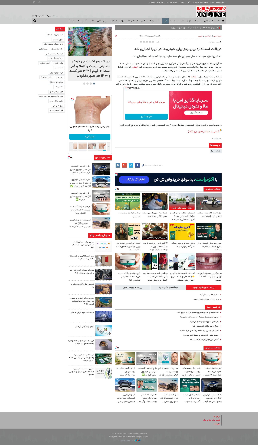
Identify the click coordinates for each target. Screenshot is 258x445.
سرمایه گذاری (146, 116)
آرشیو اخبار (208, 21)
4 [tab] (84, 83)
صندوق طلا (59, 86)
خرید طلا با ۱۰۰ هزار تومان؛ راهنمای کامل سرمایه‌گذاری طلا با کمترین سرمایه (81, 357)
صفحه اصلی (218, 36)
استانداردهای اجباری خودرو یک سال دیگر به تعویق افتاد (198, 312)
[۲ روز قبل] (103, 274)
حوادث (72, 21)
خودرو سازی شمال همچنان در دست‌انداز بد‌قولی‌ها (199, 317)
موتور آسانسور (58, 39)
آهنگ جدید (59, 67)
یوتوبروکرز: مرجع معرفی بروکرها (51, 96)
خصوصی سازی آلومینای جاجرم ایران (82, 286)
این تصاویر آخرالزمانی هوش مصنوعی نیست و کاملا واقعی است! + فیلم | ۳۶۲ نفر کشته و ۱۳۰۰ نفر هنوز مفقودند (89, 69)
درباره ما (217, 416)
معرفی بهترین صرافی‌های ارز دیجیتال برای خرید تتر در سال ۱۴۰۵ (83, 245)
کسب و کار (82, 21)
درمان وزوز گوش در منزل (84, 326)
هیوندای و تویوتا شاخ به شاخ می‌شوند (204, 321)
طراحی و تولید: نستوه (128, 440)
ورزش (122, 21)
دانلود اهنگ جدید (56, 101)
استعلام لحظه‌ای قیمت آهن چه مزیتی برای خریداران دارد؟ (82, 272)
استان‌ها (113, 21)
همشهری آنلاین (209, 11)
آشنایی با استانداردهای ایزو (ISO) (203, 132)
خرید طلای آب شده (56, 58)
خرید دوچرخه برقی (56, 72)
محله (158, 21)
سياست (197, 21)
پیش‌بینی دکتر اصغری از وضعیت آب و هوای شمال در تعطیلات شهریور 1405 (82, 301)
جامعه (172, 21)
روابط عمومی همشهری (156, 2)
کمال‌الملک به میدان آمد (209, 294)
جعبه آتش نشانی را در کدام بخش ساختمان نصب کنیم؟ (81, 257)
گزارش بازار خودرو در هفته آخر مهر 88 (204, 339)
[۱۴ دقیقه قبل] (90, 41)
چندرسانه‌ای (102, 21)
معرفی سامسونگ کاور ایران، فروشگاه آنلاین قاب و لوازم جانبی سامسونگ (81, 371)
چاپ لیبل (59, 77)
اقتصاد (181, 21)
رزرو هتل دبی (58, 105)
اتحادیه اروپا (215, 151)
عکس (92, 21)
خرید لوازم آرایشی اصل (54, 53)
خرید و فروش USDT (55, 34)
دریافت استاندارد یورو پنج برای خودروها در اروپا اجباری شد (178, 49)
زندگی (151, 21)
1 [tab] (94, 83)
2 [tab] (90, 83)
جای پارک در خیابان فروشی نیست (206, 299)
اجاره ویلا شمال (57, 49)
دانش (143, 21)
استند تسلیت (45, 63)
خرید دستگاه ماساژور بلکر (53, 44)
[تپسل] (126, 88)
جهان (189, 21)
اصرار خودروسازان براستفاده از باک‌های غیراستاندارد (199, 330)
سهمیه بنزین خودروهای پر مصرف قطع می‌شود (201, 335)
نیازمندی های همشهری (200, 2)
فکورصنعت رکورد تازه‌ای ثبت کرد (82, 312)
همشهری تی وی (172, 2)
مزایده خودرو (58, 63)
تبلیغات (217, 423)
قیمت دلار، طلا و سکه (211, 420)
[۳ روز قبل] (103, 344)
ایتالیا (193, 77)
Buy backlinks (46, 77)
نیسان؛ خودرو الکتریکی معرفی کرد (206, 326)
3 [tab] (87, 83)
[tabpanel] (90, 54)
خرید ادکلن (43, 49)
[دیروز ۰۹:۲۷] (103, 246)
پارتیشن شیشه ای (56, 91)
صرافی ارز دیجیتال (56, 82)
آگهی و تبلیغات (185, 2)
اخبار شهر (208, 36)
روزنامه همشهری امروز (217, 2)
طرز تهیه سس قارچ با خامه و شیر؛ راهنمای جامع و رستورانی (81, 342)
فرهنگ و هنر (132, 21)
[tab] (204, 287)
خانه (220, 21)
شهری (200, 36)
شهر (165, 21)
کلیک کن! (89, 137)
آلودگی (134, 67)
